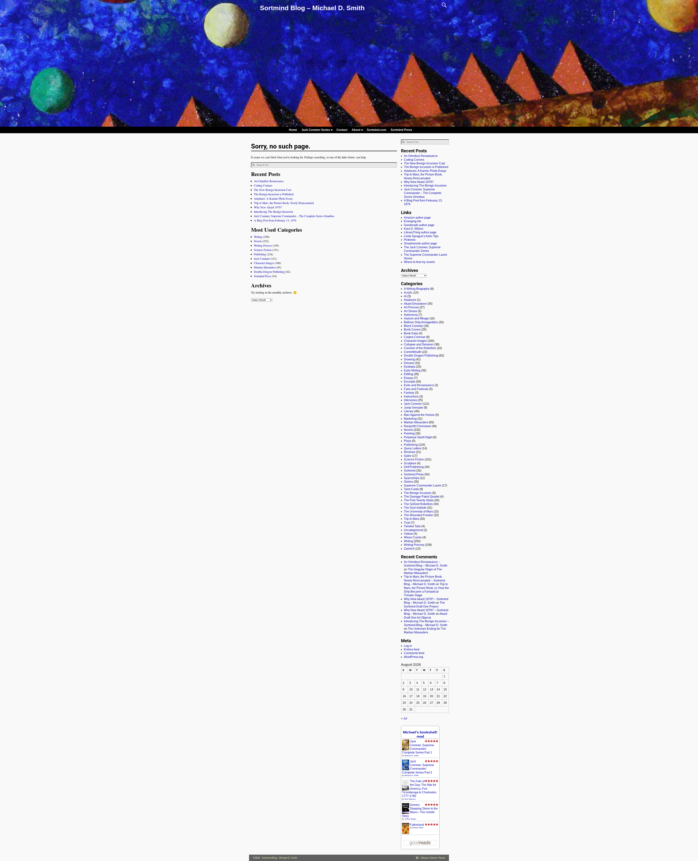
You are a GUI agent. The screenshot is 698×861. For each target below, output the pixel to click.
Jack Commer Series (315, 129)
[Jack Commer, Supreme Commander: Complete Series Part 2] (405, 769)
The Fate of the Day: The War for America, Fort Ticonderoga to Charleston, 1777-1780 (419, 789)
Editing (408, 374)
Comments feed (414, 653)
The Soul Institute (415, 507)
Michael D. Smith (412, 756)
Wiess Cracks (413, 537)
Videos (408, 533)
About (356, 129)
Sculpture (410, 463)
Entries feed (411, 649)
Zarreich (409, 548)
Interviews (410, 400)
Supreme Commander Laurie (422, 485)
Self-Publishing (414, 466)
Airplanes (410, 299)
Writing (258, 237)
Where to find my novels (419, 262)
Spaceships (411, 478)
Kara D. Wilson (413, 228)
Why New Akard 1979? (268, 207)
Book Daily (411, 333)
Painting (409, 433)
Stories (408, 481)
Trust (407, 522)
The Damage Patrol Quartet (421, 496)
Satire (408, 455)
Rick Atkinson (410, 799)
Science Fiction (263, 250)
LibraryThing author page (420, 232)
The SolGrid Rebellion (418, 504)
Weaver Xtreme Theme (433, 857)
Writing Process (263, 245)
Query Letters (412, 448)
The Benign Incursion (418, 492)
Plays (407, 440)
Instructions (411, 396)
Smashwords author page (420, 243)
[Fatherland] (405, 833)
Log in (408, 645)
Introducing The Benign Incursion (273, 211)
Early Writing (412, 370)
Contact (341, 129)
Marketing (410, 418)
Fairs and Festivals (416, 389)
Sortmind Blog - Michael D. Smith (279, 857)
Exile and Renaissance (419, 385)
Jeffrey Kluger (410, 819)
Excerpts (409, 381)
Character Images (264, 263)
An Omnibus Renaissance (269, 181)
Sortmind (410, 470)
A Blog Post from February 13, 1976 (275, 220)
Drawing (409, 359)
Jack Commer (262, 258)
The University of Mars (418, 511)
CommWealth (413, 351)
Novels (258, 241)
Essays (408, 377)
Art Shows (410, 311)
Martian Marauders (265, 267)
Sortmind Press (401, 129)
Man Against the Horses (419, 414)
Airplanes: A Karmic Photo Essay (273, 198)
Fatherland (417, 824)
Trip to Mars (411, 518)
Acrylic (408, 292)
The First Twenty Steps (419, 500)
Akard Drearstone (415, 303)
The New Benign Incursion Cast (272, 190)
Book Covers (412, 329)
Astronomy (411, 314)
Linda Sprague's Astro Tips (421, 236)
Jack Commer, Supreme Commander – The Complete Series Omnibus (294, 216)
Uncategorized (413, 530)
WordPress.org (413, 656)
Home (293, 129)
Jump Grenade (413, 407)
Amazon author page (417, 217)
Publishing (260, 254)
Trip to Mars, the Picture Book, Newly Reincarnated (284, 203)
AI (405, 296)
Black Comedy (413, 325)
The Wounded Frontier (418, 515)
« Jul (404, 718)
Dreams (409, 363)
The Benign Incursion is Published (274, 194)
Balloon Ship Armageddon (421, 322)
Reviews (409, 452)
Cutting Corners (263, 185)
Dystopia (409, 366)
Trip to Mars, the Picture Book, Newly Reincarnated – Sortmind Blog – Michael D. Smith (424, 580)
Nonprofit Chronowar (417, 426)
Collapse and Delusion (419, 344)
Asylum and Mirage (416, 318)
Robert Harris (417, 828)
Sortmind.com (376, 129)
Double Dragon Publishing (269, 272)
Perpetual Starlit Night (418, 437)
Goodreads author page (419, 225)
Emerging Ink (412, 221)
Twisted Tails (412, 526)
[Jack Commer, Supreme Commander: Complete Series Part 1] (405, 749)
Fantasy (409, 392)
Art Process (411, 307)
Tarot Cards (411, 489)
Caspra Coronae (414, 337)
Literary (409, 411)
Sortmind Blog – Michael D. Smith (312, 8)
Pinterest (409, 239)
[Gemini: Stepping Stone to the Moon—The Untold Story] (405, 812)
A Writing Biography (417, 288)
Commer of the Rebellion (420, 348)
